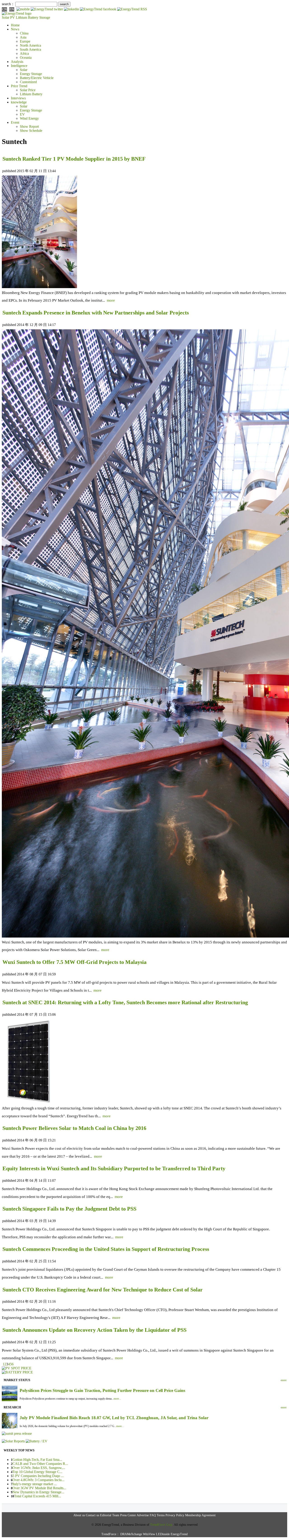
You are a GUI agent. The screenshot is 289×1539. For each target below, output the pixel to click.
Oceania (26, 57)
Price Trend (19, 86)
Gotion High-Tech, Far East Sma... (37, 1460)
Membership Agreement (200, 1515)
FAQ (153, 1515)
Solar (23, 70)
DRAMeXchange (131, 1534)
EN (11, 9)
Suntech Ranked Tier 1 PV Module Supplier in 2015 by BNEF (74, 159)
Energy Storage (31, 74)
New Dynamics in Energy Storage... (38, 1492)
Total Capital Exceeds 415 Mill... (37, 1496)
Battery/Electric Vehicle (37, 78)
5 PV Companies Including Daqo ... (38, 1476)
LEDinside (163, 1534)
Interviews (18, 98)
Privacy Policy (174, 1515)
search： (8, 4)
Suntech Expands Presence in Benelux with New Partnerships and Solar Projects (95, 313)
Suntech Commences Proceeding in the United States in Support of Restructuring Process (105, 1249)
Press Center (128, 1515)
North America (30, 45)
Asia (23, 37)
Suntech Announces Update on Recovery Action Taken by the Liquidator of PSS (94, 1330)
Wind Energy (29, 118)
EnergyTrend (179, 1534)
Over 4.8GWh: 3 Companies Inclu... (38, 1480)
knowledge (19, 102)
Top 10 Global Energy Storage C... (37, 1472)
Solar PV (8, 17)
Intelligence (19, 66)
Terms (161, 1515)
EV (22, 114)
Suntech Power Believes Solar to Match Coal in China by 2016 (74, 1128)
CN (4, 9)
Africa (24, 53)
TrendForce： (110, 1534)
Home (15, 25)
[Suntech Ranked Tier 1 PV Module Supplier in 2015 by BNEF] (39, 287)
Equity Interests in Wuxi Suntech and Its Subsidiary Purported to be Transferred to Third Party (113, 1168)
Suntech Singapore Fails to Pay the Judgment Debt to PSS (69, 1209)
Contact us (92, 1515)
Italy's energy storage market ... (34, 1484)
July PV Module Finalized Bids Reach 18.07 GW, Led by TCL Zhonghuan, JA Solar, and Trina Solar (114, 1417)
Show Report (29, 126)
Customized (28, 82)
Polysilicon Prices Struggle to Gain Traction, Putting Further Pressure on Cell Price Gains (102, 1390)
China (24, 33)
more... (117, 1398)
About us (79, 1515)
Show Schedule (31, 130)
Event (15, 122)
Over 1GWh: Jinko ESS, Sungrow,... (38, 1468)
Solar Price (27, 90)
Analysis (17, 62)
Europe (25, 41)
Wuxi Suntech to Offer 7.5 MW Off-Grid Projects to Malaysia (74, 962)
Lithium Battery (27, 17)
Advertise (143, 1515)
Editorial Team (109, 1515)
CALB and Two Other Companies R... (40, 1464)
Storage (44, 17)
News (15, 29)
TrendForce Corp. (161, 1524)
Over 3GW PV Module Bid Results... (39, 1488)
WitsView (149, 1534)
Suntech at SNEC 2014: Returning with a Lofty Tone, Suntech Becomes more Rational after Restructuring (125, 1002)
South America (30, 49)
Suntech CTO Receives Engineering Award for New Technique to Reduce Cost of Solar (102, 1290)
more (111, 300)
